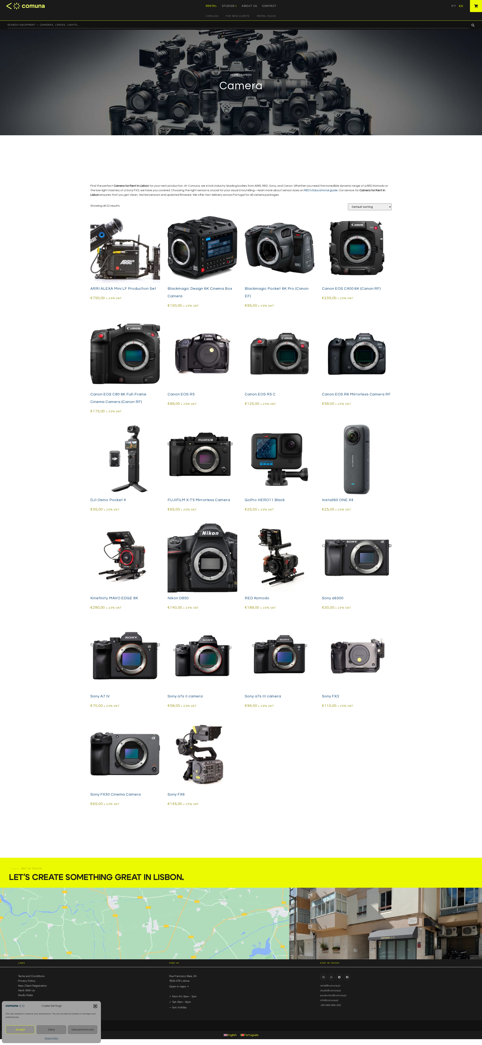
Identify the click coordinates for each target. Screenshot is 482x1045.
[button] (95, 1006)
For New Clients (237, 16)
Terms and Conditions (31, 976)
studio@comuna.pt (330, 990)
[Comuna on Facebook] (347, 977)
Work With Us (26, 990)
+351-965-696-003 (330, 1005)
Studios (228, 6)
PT (454, 6)
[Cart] (476, 6)
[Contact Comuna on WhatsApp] (331, 977)
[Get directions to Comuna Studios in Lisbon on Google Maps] (144, 923)
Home (234, 74)
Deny (51, 1029)
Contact (269, 6)
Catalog (212, 16)
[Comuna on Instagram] (323, 977)
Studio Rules (25, 995)
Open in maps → (179, 986)
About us (249, 6)
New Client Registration (32, 986)
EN (461, 6)
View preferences (82, 1029)
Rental (211, 6)
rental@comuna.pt (330, 986)
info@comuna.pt (329, 1000)
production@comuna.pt (333, 995)
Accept (20, 1029)
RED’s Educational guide (321, 190)
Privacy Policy (51, 1038)
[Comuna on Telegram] (339, 977)
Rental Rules (266, 16)
